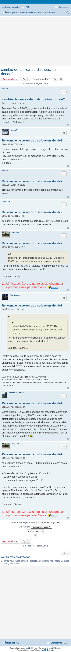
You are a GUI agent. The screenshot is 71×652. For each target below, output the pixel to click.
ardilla (5, 88)
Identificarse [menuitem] (63, 7)
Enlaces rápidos (12, 7)
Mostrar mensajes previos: (24, 522)
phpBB (27, 648)
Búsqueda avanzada (60, 79)
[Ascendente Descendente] (35, 531)
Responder (9, 79)
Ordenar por (25, 527)
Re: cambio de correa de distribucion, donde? (32, 140)
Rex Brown (15, 295)
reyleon (15, 233)
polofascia (7, 201)
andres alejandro (16, 393)
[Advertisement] (35, 23)
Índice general (12, 643)
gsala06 (15, 130)
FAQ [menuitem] (27, 7)
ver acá (54, 287)
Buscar (55, 79)
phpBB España (47, 650)
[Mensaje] (3, 103)
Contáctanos (56, 643)
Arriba (68, 125)
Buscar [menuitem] (67, 13)
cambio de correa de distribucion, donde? (33, 99)
